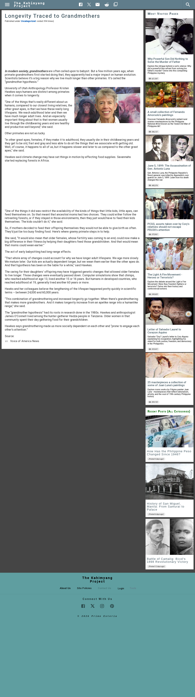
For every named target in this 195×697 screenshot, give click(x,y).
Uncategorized (28, 21)
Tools (133, 588)
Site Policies (84, 588)
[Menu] (7, 4)
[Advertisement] (72, 45)
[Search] (188, 4)
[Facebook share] (81, 4)
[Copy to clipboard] (107, 5)
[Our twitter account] (92, 605)
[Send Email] (98, 4)
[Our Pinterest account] (112, 606)
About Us (65, 588)
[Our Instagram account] (102, 606)
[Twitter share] (89, 4)
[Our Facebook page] (83, 606)
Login (121, 588)
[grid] (170, 493)
